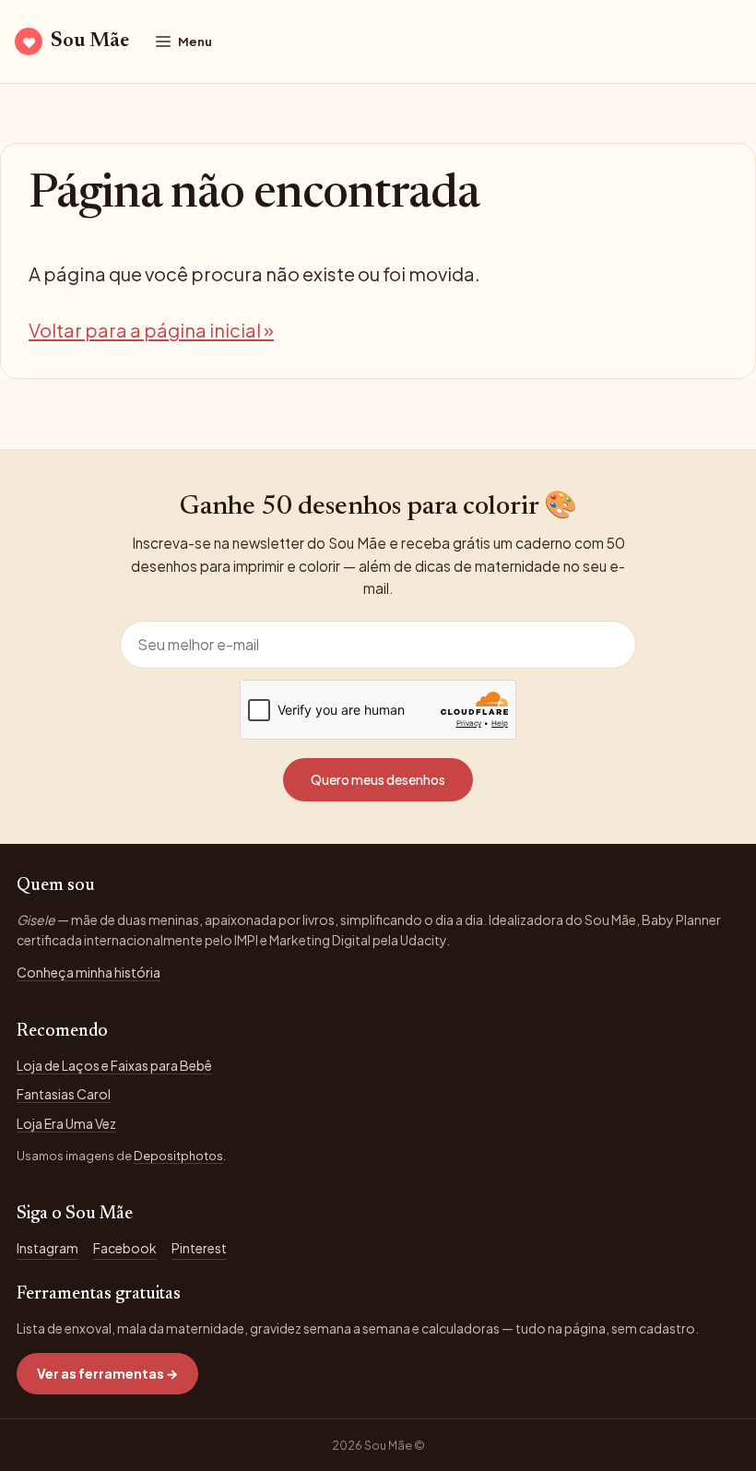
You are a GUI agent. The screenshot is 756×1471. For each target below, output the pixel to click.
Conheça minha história (88, 972)
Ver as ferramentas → (107, 1373)
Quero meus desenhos (378, 779)
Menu (195, 41)
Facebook (125, 1248)
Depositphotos (178, 1155)
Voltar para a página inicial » (151, 329)
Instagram (47, 1248)
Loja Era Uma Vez (66, 1123)
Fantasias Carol (64, 1093)
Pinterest (199, 1248)
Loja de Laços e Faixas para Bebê (114, 1065)
